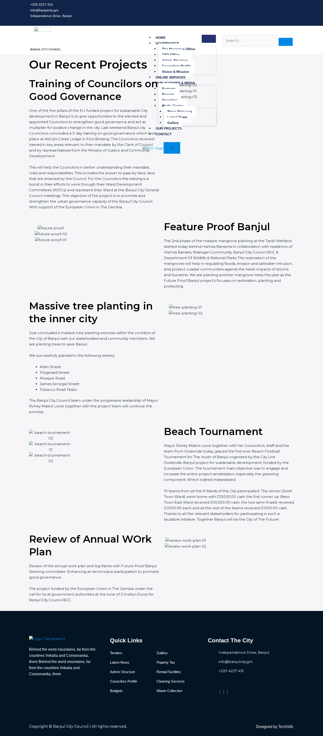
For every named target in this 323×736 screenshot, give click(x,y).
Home (161, 37)
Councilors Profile (176, 66)
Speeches (170, 100)
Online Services (170, 77)
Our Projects (169, 128)
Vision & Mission (175, 72)
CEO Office (171, 55)
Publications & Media (175, 83)
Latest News (177, 117)
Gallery (173, 123)
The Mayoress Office (178, 49)
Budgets (169, 89)
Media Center (172, 106)
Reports (168, 94)
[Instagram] (227, 691)
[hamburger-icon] (209, 39)
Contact (164, 134)
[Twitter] (223, 691)
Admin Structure (175, 60)
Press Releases (179, 111)
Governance (167, 43)
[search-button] (286, 42)
